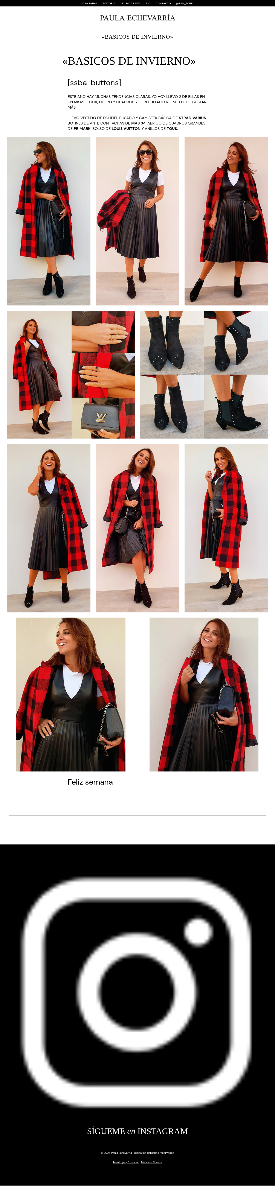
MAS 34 (138, 123)
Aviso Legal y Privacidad (126, 1162)
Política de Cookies (151, 1162)
